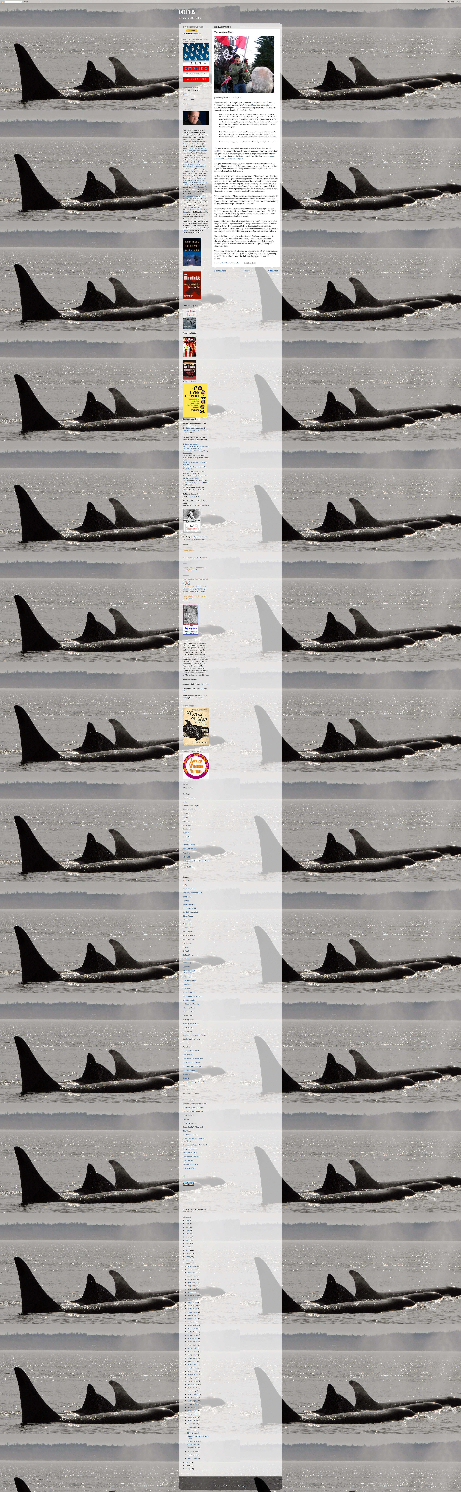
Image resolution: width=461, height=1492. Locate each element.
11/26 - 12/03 (192, 1283)
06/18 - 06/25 (193, 1358)
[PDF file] (186, 584)
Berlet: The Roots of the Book (194, 455)
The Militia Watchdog (190, 1135)
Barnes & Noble (188, 99)
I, (208, 480)
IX (202, 483)
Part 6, (195, 539)
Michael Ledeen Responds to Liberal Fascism (196, 459)
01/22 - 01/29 (193, 1427)
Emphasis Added (189, 889)
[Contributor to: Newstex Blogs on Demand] (189, 1201)
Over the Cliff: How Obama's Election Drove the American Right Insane (195, 209)
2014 (188, 1237)
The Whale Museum (190, 1070)
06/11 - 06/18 (192, 1361)
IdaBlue (185, 947)
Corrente (186, 967)
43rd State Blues (188, 939)
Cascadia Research (189, 1090)
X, (207, 483)
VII (195, 483)
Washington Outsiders (191, 1023)
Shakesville (187, 841)
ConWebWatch (188, 1160)
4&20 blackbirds (189, 1008)
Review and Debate (191, 426)
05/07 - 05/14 (193, 1378)
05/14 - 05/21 (192, 1374)
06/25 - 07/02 (193, 1355)
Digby (185, 802)
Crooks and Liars (189, 798)
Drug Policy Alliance (190, 1149)
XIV (205, 589)
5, (199, 489)
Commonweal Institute (191, 1157)
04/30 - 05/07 (193, 1381)
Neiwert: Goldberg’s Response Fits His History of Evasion (195, 477)
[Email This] (245, 263)
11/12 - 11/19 (192, 1289)
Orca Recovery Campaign (192, 1066)
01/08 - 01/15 (192, 1455)
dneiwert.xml (187, 1212)
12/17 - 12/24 (192, 1273)
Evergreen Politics (189, 981)
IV (188, 483)
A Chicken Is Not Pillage (191, 1004)
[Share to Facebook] (252, 263)
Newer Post (220, 270)
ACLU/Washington (190, 1153)
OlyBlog (238, 97)
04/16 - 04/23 (193, 1388)
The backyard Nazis (194, 1441)
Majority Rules (188, 1020)
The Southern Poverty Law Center (195, 1104)
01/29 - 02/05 (193, 1424)
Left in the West (188, 1012)
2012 (188, 1243)
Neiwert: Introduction (190, 444)
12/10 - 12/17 (192, 1276)
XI (195, 589)
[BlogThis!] (248, 263)
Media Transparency (190, 1123)
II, (184, 483)
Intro (185, 489)
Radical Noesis (188, 955)
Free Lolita (187, 1086)
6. (203, 489)
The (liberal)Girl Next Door (193, 996)
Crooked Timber (189, 845)
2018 (188, 1224)
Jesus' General (188, 881)
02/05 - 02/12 (193, 1420)
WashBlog (186, 920)
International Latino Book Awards (194, 161)
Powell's (186, 104)
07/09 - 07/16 (193, 1348)
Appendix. (189, 485)
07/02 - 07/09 (193, 1351)
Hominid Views (188, 928)
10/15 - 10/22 (192, 1302)
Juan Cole (186, 853)
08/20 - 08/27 (193, 1328)
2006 (188, 1263)
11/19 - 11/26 (192, 1286)
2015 (188, 1234)
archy (185, 885)
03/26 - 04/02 (193, 1397)
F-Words (186, 951)
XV (187, 591)
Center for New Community (193, 1111)
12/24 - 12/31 (192, 1269)
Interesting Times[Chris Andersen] (189, 971)
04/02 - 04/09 (193, 1394)
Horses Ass (187, 897)
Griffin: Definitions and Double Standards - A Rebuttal (194, 472)
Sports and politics (193, 1444)
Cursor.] (190, 598)
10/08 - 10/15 (192, 1305)
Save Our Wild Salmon (191, 1094)
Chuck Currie (188, 1016)
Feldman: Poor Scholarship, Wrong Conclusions (195, 452)
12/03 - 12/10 (192, 1279)
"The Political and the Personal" (195, 558)
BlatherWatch (188, 916)
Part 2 (200, 537)
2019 (188, 1220)
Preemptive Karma (189, 908)
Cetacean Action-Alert (191, 1051)
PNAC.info (187, 1131)
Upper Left (187, 984)
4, (197, 489)
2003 (188, 1469)
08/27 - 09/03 (193, 1325)
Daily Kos (186, 813)
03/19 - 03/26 (193, 1401)
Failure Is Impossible (190, 1164)
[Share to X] (250, 263)
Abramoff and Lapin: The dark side (198, 1437)
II (196, 586)
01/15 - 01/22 (192, 1452)
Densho (186, 1119)
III (186, 483)
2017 (188, 1227)
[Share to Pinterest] (255, 263)
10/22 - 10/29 (193, 1299)
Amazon (186, 95)
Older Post (272, 270)
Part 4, (185, 539)
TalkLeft (186, 833)
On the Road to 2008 (190, 912)
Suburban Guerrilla (190, 848)
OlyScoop (186, 988)
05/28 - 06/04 (193, 1368)
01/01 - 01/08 (193, 1458)
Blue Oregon (187, 943)
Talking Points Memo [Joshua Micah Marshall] (196, 862)
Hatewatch (200, 226)
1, (192, 489)
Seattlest (186, 959)
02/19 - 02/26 (193, 1414)
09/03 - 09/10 (193, 1322)
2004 (188, 1466)
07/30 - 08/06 (193, 1338)
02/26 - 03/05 (193, 1411)
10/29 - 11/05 (192, 1296)
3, (195, 489)
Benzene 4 (187, 963)
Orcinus (187, 12)
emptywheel (187, 825)
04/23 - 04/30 (193, 1384)
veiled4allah (187, 977)
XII (198, 589)
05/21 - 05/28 (193, 1371)
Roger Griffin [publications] (193, 1127)
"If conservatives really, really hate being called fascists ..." (194, 429)
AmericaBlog (187, 867)
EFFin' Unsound (188, 992)
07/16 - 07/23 (192, 1345)
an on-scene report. (235, 158)
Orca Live (186, 1074)
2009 (188, 1253)
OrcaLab (186, 1078)
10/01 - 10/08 (193, 1309)
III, (207, 695)
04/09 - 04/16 (193, 1391)
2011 (187, 1247)
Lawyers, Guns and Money (192, 893)
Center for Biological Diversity (194, 1082)
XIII (201, 589)
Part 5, (190, 539)
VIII (198, 483)
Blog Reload (187, 932)
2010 (188, 1250)
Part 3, (205, 537)
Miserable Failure (189, 1168)
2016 (188, 1230)
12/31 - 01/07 (192, 1266)
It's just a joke (192, 1430)
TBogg (185, 817)
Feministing (187, 829)
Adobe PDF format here (200, 505)
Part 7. (203, 539)
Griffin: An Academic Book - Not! (196, 447)
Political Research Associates (193, 1107)
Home (246, 270)
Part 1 (196, 537)
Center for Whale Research (193, 1059)
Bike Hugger (187, 1031)
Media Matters (188, 1115)
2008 (188, 1257)
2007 (188, 1260)
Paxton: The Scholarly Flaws (193, 446)
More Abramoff (193, 1433)
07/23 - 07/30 (193, 1342)
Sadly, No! (186, 837)
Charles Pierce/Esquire (191, 806)
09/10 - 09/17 (193, 1319)
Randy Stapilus (188, 1027)
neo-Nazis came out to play (259, 105)
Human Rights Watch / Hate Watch (195, 1145)
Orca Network (188, 1055)
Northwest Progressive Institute (194, 1035)
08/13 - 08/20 (193, 1332)
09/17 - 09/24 (193, 1315)
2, (193, 489)
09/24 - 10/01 (193, 1312)
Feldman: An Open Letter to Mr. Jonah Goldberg (194, 468)
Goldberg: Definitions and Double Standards (195, 463)
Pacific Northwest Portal (191, 1039)
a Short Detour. (197, 698)
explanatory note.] (198, 591)
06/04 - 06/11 (193, 1365)
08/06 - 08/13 (193, 1335)
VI (192, 483)
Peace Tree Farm (189, 904)
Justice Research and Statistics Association (193, 1140)
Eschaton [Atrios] (189, 809)
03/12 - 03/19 (193, 1404)
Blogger (243, 1486)
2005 (188, 1462)
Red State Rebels (189, 935)
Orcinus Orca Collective (191, 1062)
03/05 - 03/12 (193, 1407)
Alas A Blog (187, 857)
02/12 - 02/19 (193, 1417)
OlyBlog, (217, 151)
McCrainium (187, 924)
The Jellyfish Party (193, 1448)
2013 (188, 1240)
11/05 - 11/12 (192, 1292)
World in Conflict (189, 1000)
